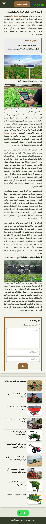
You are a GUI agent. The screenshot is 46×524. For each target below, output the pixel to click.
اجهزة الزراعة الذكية (16, 16)
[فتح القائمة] (4, 4)
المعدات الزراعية (10, 133)
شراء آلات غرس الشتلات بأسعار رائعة (15, 496)
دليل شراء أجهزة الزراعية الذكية (28, 45)
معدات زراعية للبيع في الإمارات (15, 381)
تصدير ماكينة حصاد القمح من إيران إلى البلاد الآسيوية (16, 458)
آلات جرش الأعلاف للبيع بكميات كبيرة (17, 483)
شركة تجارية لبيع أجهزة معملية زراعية (15, 420)
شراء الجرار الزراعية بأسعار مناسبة (17, 395)
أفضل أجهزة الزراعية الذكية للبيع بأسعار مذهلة (23, 49)
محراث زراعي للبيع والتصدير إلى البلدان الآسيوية (16, 446)
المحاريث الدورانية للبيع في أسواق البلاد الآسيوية (16, 471)
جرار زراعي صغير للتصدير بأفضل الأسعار (17, 433)
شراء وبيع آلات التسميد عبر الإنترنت (16, 408)
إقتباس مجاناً (22, 4)
